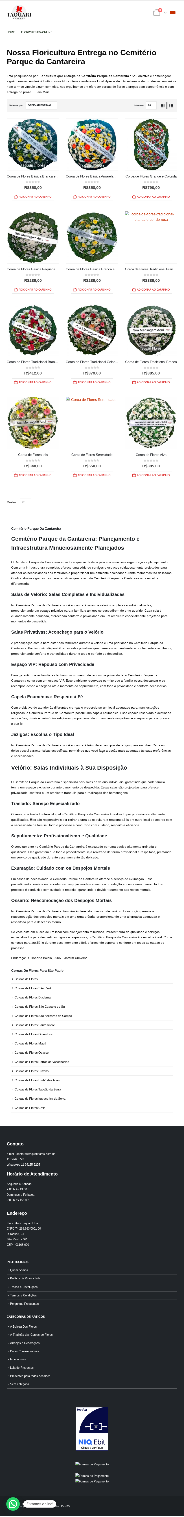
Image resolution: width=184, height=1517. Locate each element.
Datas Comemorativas (24, 1351)
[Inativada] (92, 1429)
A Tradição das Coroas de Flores (31, 1334)
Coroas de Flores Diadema (33, 997)
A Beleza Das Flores (23, 1326)
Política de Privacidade (25, 1278)
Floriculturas (18, 1359)
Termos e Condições (23, 1295)
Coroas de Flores (26, 979)
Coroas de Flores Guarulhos (34, 1034)
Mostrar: (139, 105)
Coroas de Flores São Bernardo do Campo (43, 1016)
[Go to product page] (33, 145)
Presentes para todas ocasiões (30, 1376)
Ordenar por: (16, 105)
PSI (68, 1506)
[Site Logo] (19, 12)
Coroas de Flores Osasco (32, 1052)
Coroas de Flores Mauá (30, 1043)
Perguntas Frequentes (24, 1303)
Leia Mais (42, 92)
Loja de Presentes (22, 1367)
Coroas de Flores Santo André (35, 1025)
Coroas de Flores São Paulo (33, 988)
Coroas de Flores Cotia (30, 1108)
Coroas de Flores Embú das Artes (37, 1080)
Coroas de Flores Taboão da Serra (38, 1089)
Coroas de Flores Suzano (32, 1071)
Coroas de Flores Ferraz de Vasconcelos (42, 1062)
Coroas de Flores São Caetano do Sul (40, 1006)
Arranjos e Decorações (25, 1343)
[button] (172, 12)
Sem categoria (19, 1384)
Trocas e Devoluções (24, 1287)
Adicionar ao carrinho (35, 197)
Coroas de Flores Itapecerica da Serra (40, 1098)
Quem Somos (19, 1270)
